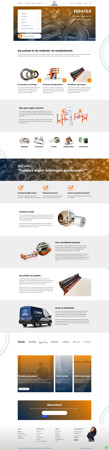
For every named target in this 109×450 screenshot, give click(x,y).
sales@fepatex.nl (77, 433)
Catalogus (39, 3)
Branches (34, 3)
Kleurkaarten (58, 438)
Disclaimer (43, 448)
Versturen (44, 416)
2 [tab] (51, 151)
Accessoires (38, 433)
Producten (20, 3)
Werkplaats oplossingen (41, 441)
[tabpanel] (54, 23)
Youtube (77, 440)
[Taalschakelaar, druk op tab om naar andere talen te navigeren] (90, 3)
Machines (38, 439)
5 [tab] (56, 151)
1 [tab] (54, 39)
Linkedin (75, 440)
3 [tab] (53, 151)
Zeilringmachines (40, 437)
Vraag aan (78, 389)
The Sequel (89, 448)
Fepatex (27, 448)
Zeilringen (38, 431)
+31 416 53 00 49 (77, 435)
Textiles (38, 435)
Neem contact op (61, 389)
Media (71, 3)
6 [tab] (58, 151)
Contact (85, 3)
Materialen (57, 436)
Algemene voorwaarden (35, 448)
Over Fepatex (78, 3)
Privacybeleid (49, 448)
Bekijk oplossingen (24, 389)
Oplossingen (27, 3)
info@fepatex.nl (21, 438)
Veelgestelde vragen (59, 439)
